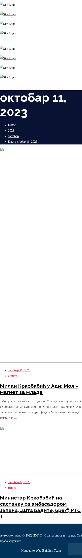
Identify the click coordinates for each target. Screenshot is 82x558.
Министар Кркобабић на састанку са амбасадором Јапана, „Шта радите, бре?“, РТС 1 (40, 507)
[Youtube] (2, 41)
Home (12, 125)
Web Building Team (48, 550)
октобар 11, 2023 (19, 370)
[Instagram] (0, 41)
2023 (11, 130)
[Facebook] (1, 41)
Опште (12, 376)
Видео (12, 487)
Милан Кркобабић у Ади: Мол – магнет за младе (39, 389)
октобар (13, 136)
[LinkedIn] (3, 41)
